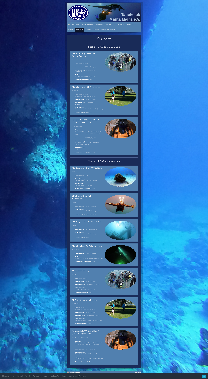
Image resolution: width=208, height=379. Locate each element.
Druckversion (72, 372)
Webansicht (138, 372)
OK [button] (204, 376)
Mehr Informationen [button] (80, 376)
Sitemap (78, 372)
